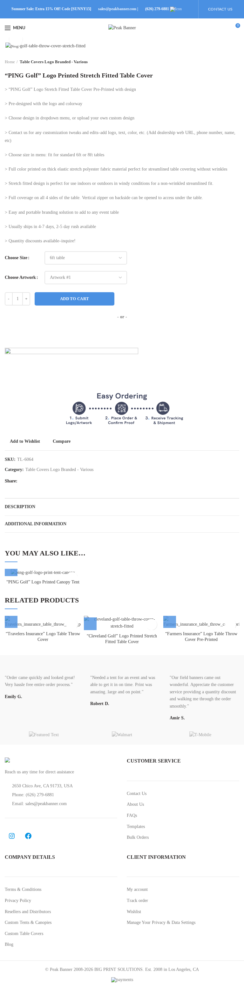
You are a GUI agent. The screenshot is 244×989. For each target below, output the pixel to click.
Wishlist (134, 911)
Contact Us (136, 793)
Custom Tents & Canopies (28, 922)
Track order (137, 900)
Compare (62, 441)
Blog (9, 944)
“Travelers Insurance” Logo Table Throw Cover (43, 636)
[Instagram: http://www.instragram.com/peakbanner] (11, 836)
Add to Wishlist (25, 441)
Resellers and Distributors (28, 911)
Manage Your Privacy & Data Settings (161, 922)
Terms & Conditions (23, 889)
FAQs (132, 815)
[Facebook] (24, 481)
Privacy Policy (18, 900)
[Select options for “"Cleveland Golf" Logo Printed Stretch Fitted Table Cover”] (90, 623)
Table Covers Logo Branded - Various (54, 61)
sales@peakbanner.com (117, 9)
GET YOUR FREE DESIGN (122, 333)
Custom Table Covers (24, 933)
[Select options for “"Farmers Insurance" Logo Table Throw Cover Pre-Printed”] (169, 621)
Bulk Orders (138, 837)
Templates (136, 826)
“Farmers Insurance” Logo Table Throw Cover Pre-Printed (201, 636)
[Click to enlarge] (16, 39)
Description (20, 506)
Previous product (223, 62)
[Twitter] (32, 481)
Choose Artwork (20, 277)
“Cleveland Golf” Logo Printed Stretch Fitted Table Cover (122, 639)
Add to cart (74, 298)
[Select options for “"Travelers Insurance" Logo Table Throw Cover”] (11, 621)
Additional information (35, 523)
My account (137, 889)
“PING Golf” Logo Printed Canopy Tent (42, 582)
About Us (135, 804)
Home (10, 61)
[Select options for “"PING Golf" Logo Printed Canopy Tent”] (11, 569)
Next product (236, 62)
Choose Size (16, 257)
